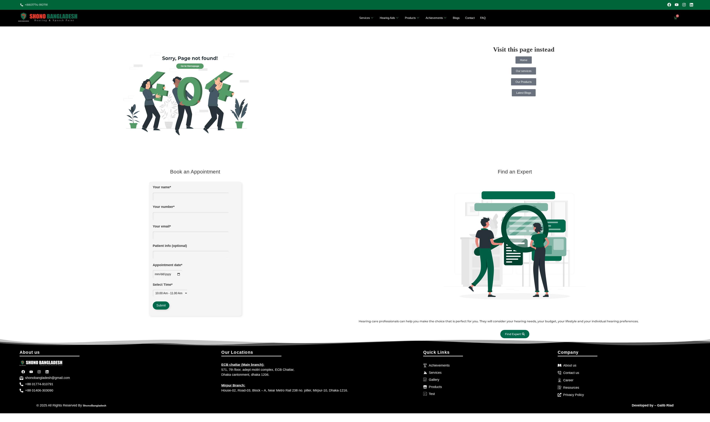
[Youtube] (677, 5)
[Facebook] (669, 5)
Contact (470, 17)
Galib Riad (665, 405)
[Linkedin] (691, 5)
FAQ (483, 17)
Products (410, 17)
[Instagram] (684, 5)
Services (364, 17)
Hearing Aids (387, 17)
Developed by (642, 405)
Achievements (434, 17)
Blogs (456, 17)
